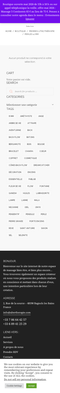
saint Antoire (27, 228)
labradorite (42, 193)
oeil (27, 207)
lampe (12, 200)
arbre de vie (15, 123)
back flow (14, 137)
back (29, 130)
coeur (43, 151)
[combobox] (30, 105)
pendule (30, 214)
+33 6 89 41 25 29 (14, 324)
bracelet (14, 151)
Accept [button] (31, 385)
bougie (41, 144)
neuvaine (13, 207)
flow (30, 186)
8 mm (11, 116)
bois (29, 144)
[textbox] (30, 105)
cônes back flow (18, 165)
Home (8, 31)
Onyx (38, 207)
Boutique (20, 31)
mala (37, 200)
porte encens (36, 221)
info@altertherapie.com (17, 312)
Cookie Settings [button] (14, 385)
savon (44, 228)
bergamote (15, 144)
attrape (32, 123)
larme (24, 200)
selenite (23, 235)
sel (10, 235)
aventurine (15, 130)
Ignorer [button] (30, 18)
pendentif (14, 214)
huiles (26, 193)
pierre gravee (16, 221)
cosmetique (30, 158)
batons (30, 137)
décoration (15, 172)
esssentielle (15, 179)
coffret (13, 158)
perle (44, 214)
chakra (29, 151)
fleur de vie (15, 186)
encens (31, 172)
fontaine (44, 186)
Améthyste (26, 116)
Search (9, 92)
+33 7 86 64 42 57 (14, 320)
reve (11, 228)
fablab (32, 179)
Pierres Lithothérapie (42, 31)
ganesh (13, 193)
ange (41, 116)
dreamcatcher (41, 165)
